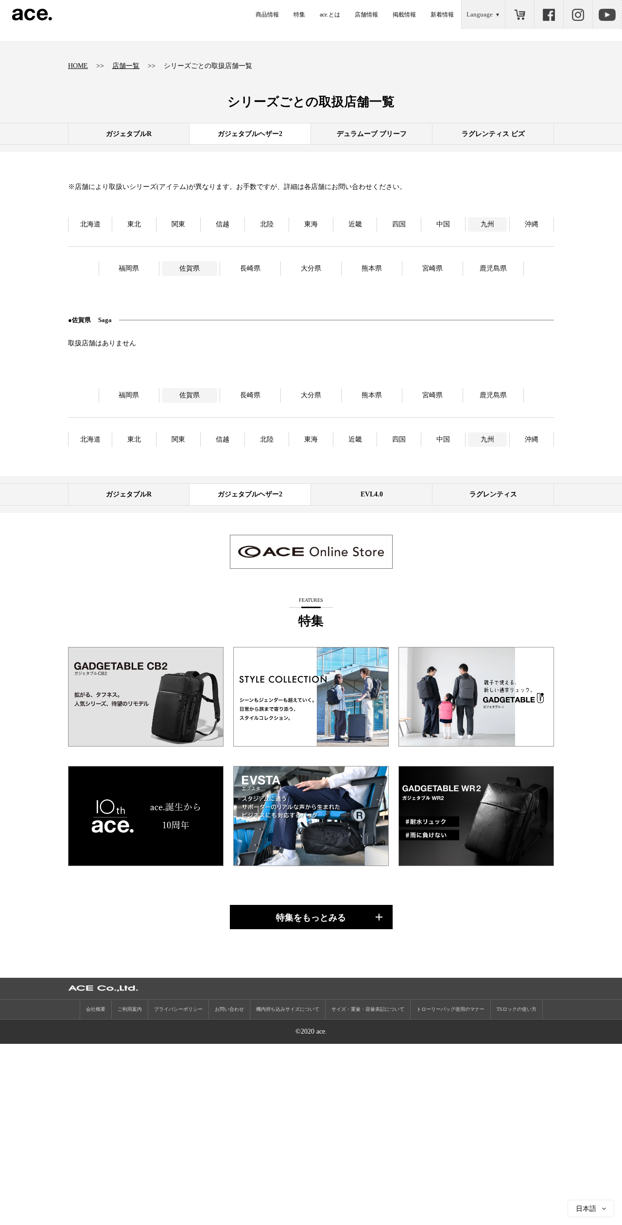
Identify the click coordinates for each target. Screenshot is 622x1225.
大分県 (311, 268)
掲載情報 (404, 14)
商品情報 (267, 14)
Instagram (577, 14)
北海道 (90, 224)
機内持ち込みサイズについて (287, 1009)
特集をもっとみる (311, 917)
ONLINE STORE (519, 14)
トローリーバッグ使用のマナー (450, 1009)
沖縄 (531, 224)
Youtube (607, 14)
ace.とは (330, 14)
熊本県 (372, 268)
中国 (443, 224)
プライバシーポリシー (178, 1009)
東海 (311, 224)
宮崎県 (432, 268)
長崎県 (250, 268)
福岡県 (129, 268)
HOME (78, 65)
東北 (134, 224)
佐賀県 (189, 268)
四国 (399, 224)
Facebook (548, 14)
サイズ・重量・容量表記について (367, 1009)
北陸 (267, 224)
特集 (299, 14)
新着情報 (442, 14)
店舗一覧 (125, 65)
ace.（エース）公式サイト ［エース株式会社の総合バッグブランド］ (32, 14)
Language (479, 14)
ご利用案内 (130, 1009)
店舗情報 (366, 14)
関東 (178, 224)
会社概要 (95, 1009)
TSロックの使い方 (516, 1009)
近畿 (355, 224)
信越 (222, 224)
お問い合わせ (229, 1009)
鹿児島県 (493, 268)
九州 (487, 224)
